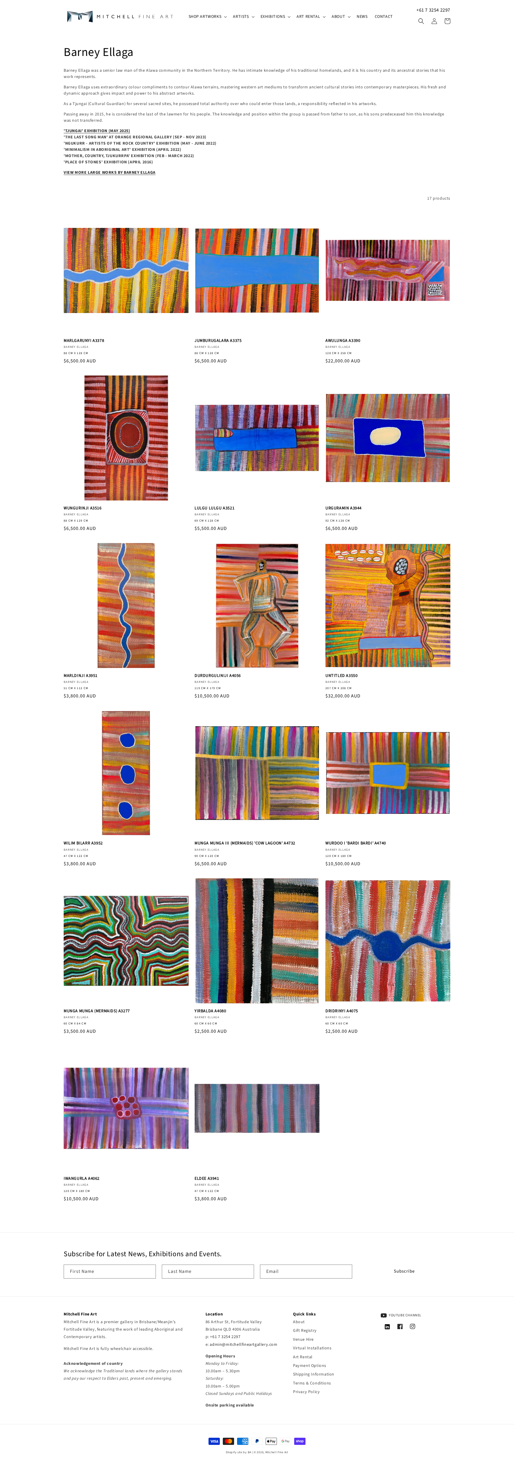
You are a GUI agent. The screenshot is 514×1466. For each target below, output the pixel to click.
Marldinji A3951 (81, 675)
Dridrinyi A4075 (341, 1011)
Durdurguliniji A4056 (218, 675)
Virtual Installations (312, 1348)
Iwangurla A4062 (82, 1178)
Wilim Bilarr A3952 (83, 843)
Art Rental (303, 1357)
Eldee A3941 (207, 1178)
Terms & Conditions (312, 1383)
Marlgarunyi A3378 (84, 340)
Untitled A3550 (341, 675)
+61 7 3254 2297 (433, 10)
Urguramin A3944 (343, 508)
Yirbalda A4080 (210, 1011)
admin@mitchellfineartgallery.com (243, 1345)
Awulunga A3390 (342, 340)
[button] (207, 16)
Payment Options (309, 1366)
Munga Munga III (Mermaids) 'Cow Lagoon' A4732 (245, 843)
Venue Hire (303, 1340)
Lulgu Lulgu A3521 (214, 508)
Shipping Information (313, 1374)
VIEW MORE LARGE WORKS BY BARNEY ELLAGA (110, 173)
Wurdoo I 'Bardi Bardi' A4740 (355, 843)
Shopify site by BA (238, 1452)
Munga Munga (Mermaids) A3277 (97, 1011)
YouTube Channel (405, 1315)
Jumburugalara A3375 (218, 340)
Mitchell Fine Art (276, 1452)
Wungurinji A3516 (83, 508)
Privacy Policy (306, 1392)
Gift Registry (305, 1331)
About (299, 1322)
